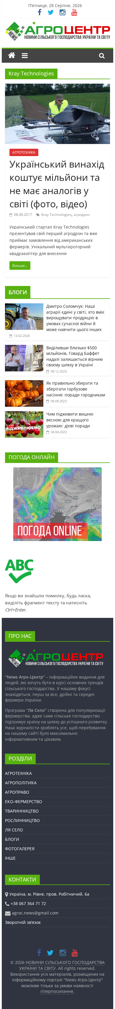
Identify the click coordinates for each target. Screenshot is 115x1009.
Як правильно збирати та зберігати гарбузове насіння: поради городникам (75, 388)
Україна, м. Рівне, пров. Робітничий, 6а (49, 894)
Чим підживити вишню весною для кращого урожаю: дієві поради (69, 419)
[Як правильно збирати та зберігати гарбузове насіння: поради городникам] (24, 383)
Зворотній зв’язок (23, 922)
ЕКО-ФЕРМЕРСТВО (23, 801)
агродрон (82, 214)
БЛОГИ (18, 292)
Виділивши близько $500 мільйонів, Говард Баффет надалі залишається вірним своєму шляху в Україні (74, 356)
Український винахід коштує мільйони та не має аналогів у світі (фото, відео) (56, 184)
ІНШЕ (10, 858)
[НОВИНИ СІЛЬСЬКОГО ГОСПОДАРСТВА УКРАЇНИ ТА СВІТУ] (57, 24)
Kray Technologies (56, 214)
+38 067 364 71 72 (28, 903)
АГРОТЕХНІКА (23, 152)
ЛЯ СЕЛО (14, 830)
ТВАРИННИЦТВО (22, 811)
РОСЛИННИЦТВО (22, 820)
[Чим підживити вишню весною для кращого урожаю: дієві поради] (24, 414)
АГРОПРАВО (17, 792)
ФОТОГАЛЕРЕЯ (19, 848)
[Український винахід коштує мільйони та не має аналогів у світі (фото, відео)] (57, 87)
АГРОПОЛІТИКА (21, 782)
